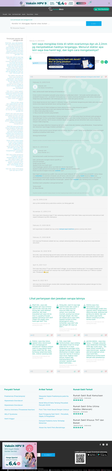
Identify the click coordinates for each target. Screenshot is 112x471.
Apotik (23, 14)
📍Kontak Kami (19, 470)
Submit (48, 455)
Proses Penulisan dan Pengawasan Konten (72, 470)
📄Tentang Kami (11, 470)
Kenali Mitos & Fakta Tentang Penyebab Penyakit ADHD (53, 404)
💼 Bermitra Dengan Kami (31, 470)
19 (85, 335)
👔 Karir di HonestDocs (55, 470)
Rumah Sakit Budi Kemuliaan (88, 395)
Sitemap (85, 470)
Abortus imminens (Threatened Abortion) (19, 410)
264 (31, 335)
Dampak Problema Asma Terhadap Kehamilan (52, 422)
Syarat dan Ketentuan (43, 470)
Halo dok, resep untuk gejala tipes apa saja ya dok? (14, 169)
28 (58, 335)
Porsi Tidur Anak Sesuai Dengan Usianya (54, 410)
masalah (76, 179)
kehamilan (39, 176)
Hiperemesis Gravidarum (13, 401)
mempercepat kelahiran (66, 229)
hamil (82, 176)
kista (92, 176)
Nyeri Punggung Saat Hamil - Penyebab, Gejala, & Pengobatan (54, 415)
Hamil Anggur (9, 419)
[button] (68, 77)
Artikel (36, 14)
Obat (9, 14)
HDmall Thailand (107, 470)
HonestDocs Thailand (95, 470)
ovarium (57, 170)
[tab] (68, 183)
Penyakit (5, 14)
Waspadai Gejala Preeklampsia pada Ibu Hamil (54, 397)
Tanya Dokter (30, 14)
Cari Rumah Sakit (16, 14)
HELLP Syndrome (10, 414)
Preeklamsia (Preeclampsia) (14, 396)
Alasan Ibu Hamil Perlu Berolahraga (52, 427)
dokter (63, 169)
